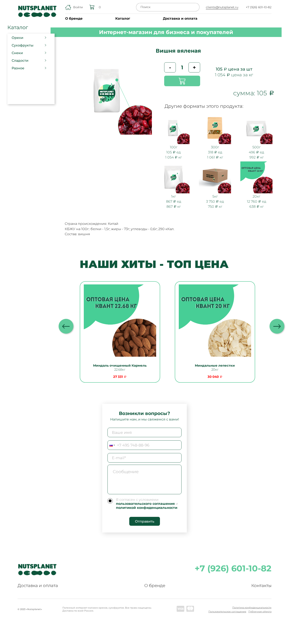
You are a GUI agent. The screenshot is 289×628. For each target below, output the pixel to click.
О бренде (74, 18)
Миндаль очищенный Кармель (120, 365)
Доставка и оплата (180, 18)
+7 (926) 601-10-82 (258, 7)
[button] (277, 326)
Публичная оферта (259, 611)
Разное (18, 68)
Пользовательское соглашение (227, 611)
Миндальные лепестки (215, 365)
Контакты (261, 585)
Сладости (20, 61)
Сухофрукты (22, 45)
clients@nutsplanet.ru (222, 7)
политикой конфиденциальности (146, 508)
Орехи (17, 38)
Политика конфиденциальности (251, 607)
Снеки (17, 53)
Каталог (122, 18)
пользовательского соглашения (145, 504)
